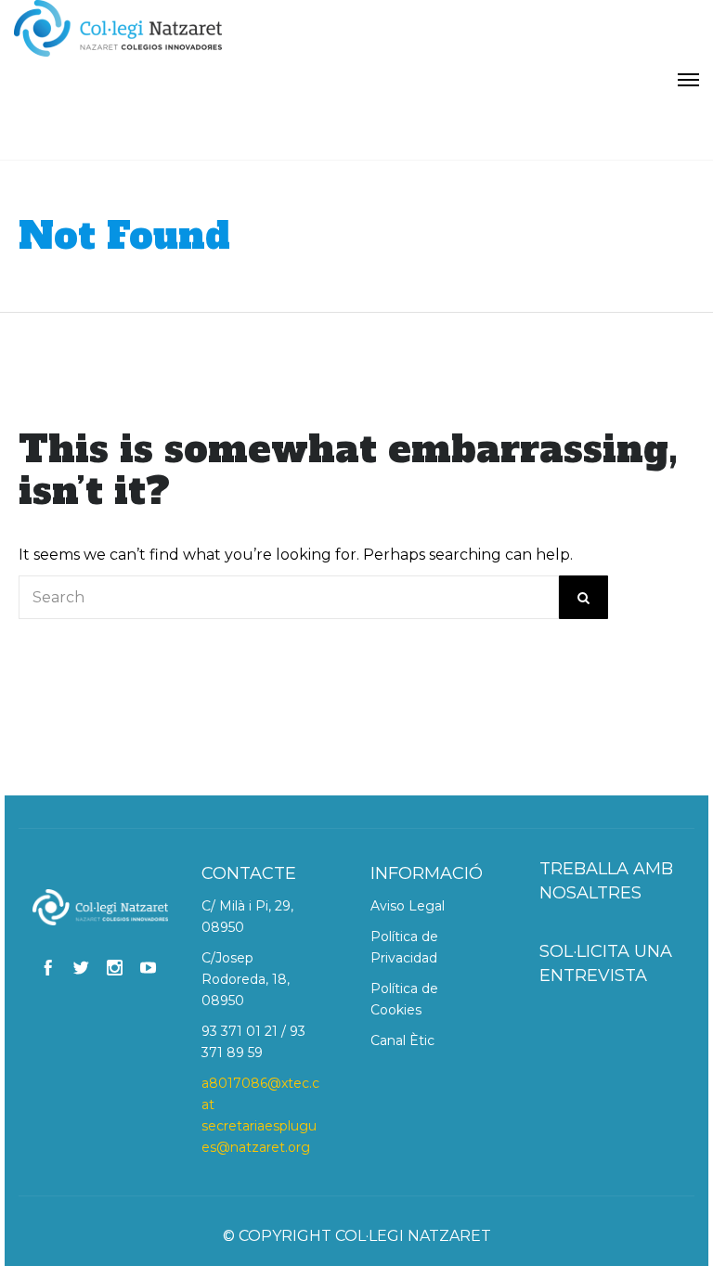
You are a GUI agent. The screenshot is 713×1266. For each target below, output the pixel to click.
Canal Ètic (402, 1040)
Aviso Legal (407, 906)
